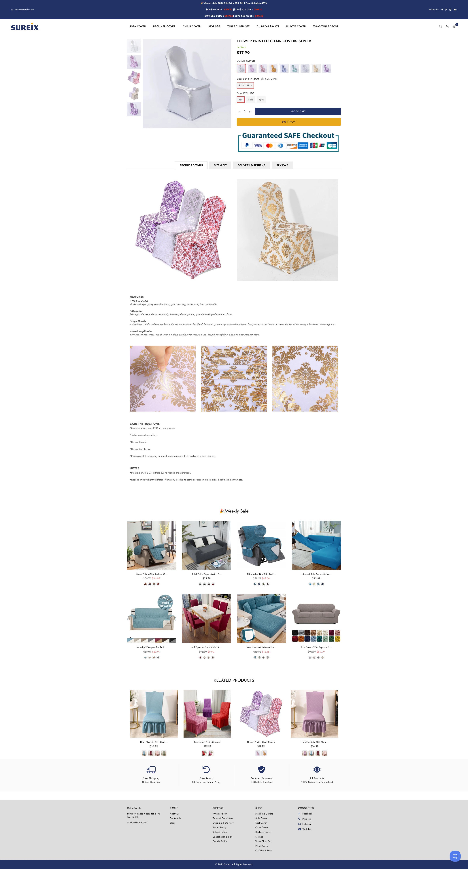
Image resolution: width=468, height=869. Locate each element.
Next (228, 83)
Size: (257, 78)
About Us (174, 813)
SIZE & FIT (220, 165)
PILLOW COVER (296, 26)
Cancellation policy (222, 836)
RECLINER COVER (164, 26)
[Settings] (447, 26)
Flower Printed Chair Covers (261, 742)
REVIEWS (282, 165)
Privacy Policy (220, 813)
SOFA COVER (137, 26)
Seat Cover (261, 823)
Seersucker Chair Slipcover (207, 742)
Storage (259, 836)
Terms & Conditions (223, 818)
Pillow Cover (262, 846)
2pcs (250, 99)
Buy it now (289, 121)
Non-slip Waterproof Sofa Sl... (152, 647)
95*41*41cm (245, 85)
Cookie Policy (220, 841)
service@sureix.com (24, 9)
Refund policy (220, 832)
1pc (240, 99)
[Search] (440, 26)
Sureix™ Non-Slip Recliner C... (151, 574)
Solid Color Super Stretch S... (207, 574)
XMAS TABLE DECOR (326, 26)
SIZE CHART (271, 78)
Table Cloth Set (263, 841)
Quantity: (245, 93)
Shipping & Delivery (223, 823)
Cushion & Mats (263, 850)
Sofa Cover (261, 818)
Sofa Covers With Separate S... (316, 647)
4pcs (261, 99)
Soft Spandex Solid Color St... (206, 647)
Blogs (172, 823)
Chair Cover (261, 827)
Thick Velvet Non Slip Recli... (261, 574)
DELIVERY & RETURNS (251, 165)
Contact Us (175, 818)
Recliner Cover (263, 832)
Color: (246, 61)
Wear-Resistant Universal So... (261, 647)
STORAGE (214, 26)
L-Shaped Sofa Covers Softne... (316, 574)
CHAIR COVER (192, 26)
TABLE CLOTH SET (238, 26)
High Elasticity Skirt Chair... (153, 742)
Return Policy (219, 827)
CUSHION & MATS (268, 26)
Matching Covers (264, 813)
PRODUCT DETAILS (191, 165)
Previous (146, 83)
